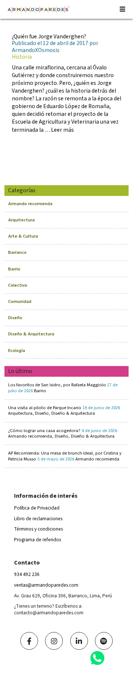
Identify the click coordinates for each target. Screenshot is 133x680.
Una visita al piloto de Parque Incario (64, 410)
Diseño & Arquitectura (31, 334)
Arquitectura (21, 220)
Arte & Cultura (23, 236)
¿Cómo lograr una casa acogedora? (62, 433)
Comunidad (19, 301)
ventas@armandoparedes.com (46, 584)
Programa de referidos (37, 539)
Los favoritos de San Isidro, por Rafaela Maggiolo (62, 388)
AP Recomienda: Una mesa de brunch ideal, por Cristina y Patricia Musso (65, 456)
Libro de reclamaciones (38, 518)
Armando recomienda (30, 203)
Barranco (17, 252)
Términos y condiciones (38, 528)
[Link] (29, 641)
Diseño (15, 317)
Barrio (14, 269)
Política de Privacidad (36, 507)
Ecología (16, 350)
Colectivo (17, 285)
